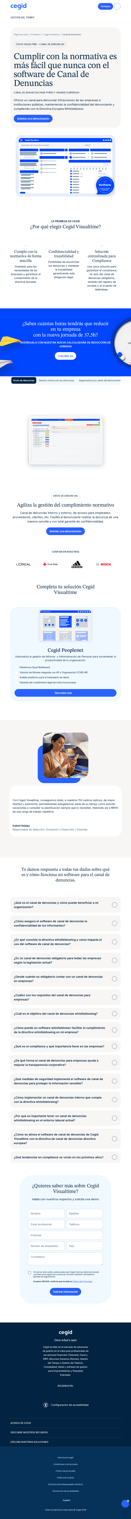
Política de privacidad (65, 1471)
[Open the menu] (117, 6)
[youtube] (58, 1393)
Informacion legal (65, 1457)
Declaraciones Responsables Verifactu (65, 1484)
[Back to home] (19, 6)
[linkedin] (50, 1393)
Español (66, 1500)
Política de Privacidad (82, 1281)
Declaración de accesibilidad (66, 1491)
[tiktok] (73, 1393)
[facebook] (81, 1393)
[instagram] (65, 1393)
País (71, 1246)
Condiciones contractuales (66, 1464)
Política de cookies (65, 1477)
